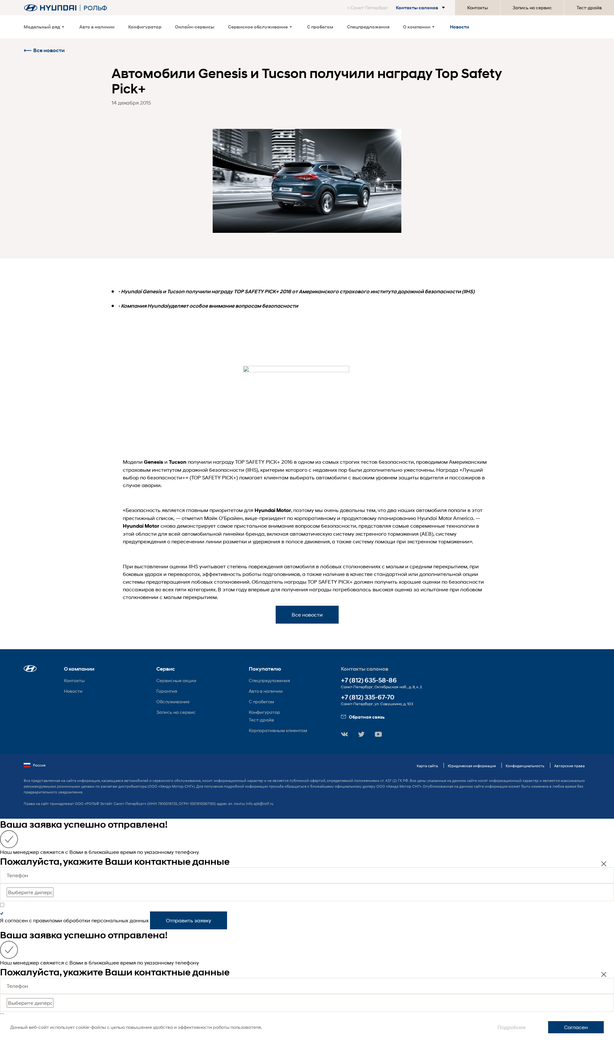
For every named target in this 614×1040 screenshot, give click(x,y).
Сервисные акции (176, 680)
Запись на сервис (532, 7)
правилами (47, 920)
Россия (39, 765)
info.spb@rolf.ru (259, 803)
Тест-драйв (589, 7)
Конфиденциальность (525, 765)
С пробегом (320, 26)
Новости (459, 26)
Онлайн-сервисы (194, 26)
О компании (416, 26)
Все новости (49, 50)
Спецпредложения (368, 26)
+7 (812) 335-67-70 (367, 697)
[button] (397, 7)
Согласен (576, 1027)
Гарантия (166, 691)
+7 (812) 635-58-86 (369, 680)
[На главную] (50, 7)
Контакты (477, 7)
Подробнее (512, 1027)
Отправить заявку (188, 920)
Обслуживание (173, 701)
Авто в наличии (96, 26)
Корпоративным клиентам (278, 730)
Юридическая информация (472, 765)
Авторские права (569, 765)
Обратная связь (367, 717)
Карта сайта (427, 765)
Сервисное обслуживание (258, 26)
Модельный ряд (42, 26)
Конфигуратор (144, 26)
